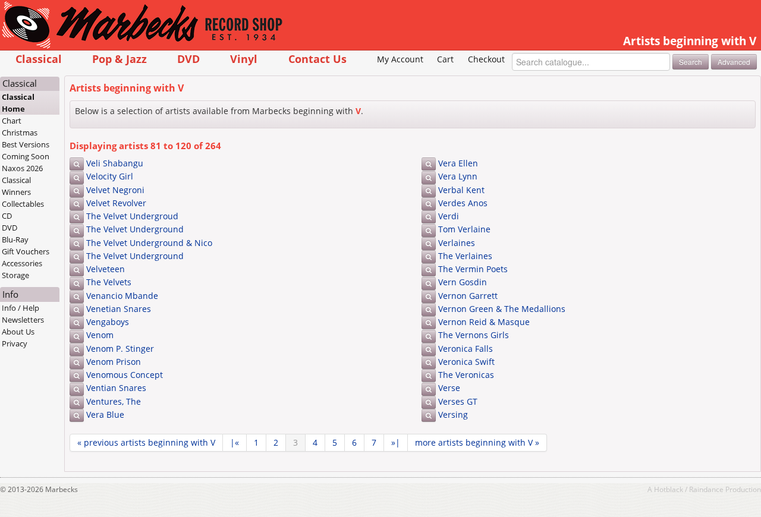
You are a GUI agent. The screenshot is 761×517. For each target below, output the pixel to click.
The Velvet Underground (135, 229)
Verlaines (456, 242)
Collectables (23, 203)
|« (234, 442)
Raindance (706, 489)
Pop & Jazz (119, 58)
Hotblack (668, 489)
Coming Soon (25, 156)
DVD (188, 58)
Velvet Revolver (116, 203)
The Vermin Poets (473, 269)
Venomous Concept (124, 374)
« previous (146, 442)
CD (7, 215)
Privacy (14, 343)
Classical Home (18, 103)
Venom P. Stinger (120, 348)
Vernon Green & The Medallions (501, 308)
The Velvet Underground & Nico (149, 242)
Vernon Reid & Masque (484, 321)
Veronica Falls (465, 348)
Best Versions (25, 144)
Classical (38, 58)
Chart (11, 120)
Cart (445, 59)
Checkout (486, 59)
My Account (400, 59)
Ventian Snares (116, 387)
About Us (18, 331)
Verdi (448, 216)
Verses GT (457, 401)
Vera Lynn (457, 176)
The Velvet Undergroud (132, 216)
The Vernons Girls (473, 335)
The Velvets (108, 282)
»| (395, 442)
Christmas (19, 132)
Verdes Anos (463, 203)
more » (477, 442)
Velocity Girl (109, 176)
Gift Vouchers (25, 251)
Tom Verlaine (464, 229)
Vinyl (243, 58)
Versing (453, 414)
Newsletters (23, 319)
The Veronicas (466, 374)
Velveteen (105, 269)
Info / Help (20, 307)
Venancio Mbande (122, 295)
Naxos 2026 (22, 168)
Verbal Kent (461, 190)
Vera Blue (105, 414)
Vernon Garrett (468, 295)
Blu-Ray (15, 239)
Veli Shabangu (114, 163)
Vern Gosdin (462, 282)
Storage (15, 275)
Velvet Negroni (115, 190)
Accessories (22, 263)
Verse (449, 387)
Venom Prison (113, 361)
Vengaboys (107, 321)
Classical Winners (16, 186)
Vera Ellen (458, 163)
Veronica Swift (466, 361)
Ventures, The (113, 401)
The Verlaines (465, 255)
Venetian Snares (118, 308)
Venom (100, 335)
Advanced (734, 61)
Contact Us (317, 58)
